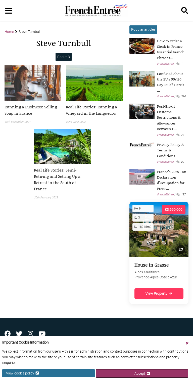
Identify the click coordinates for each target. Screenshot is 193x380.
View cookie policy (21, 373)
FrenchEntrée (165, 63)
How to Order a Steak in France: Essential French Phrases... (170, 49)
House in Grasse (151, 265)
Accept (140, 373)
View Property (156, 293)
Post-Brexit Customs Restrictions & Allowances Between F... (168, 118)
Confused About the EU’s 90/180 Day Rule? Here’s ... (170, 82)
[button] (33, 110)
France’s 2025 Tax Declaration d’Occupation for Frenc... (171, 180)
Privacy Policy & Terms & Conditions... (170, 150)
